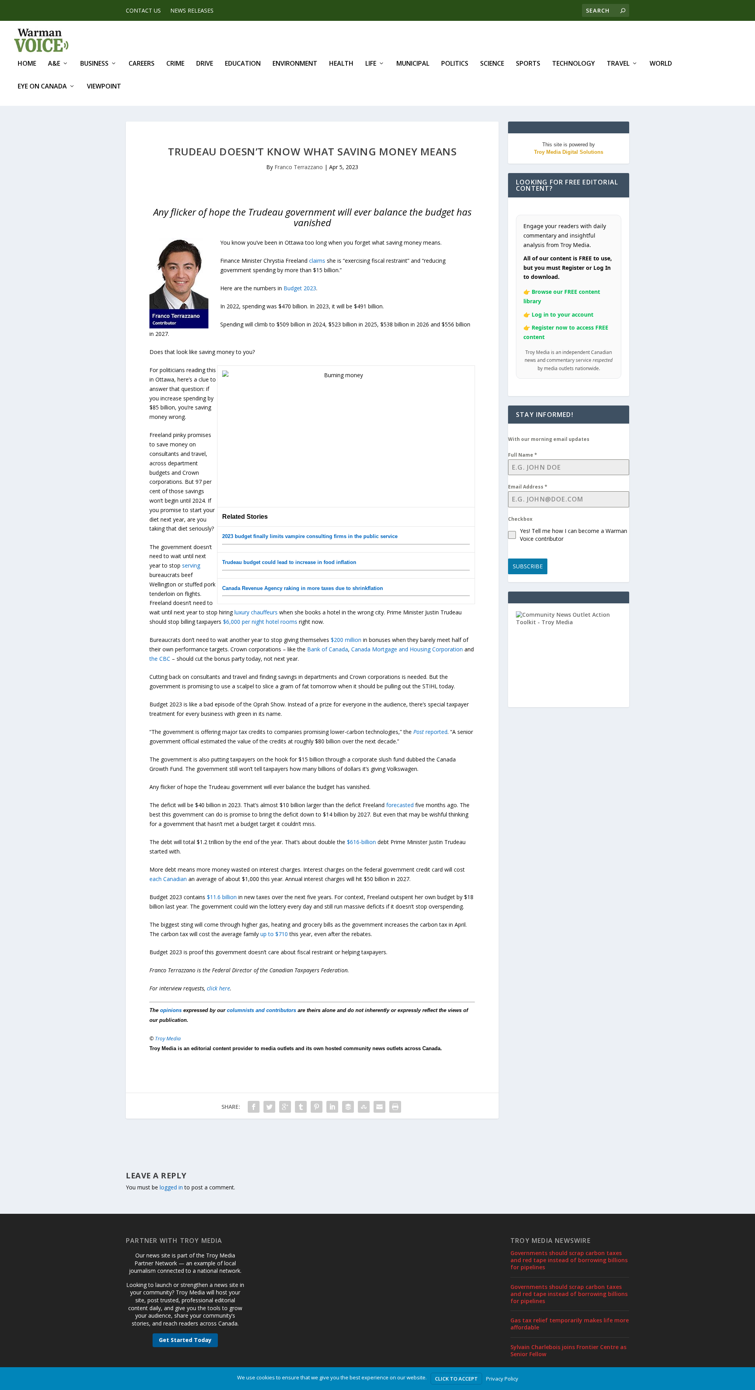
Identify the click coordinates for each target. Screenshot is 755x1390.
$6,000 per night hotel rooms (260, 621)
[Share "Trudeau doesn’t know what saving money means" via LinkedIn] (332, 1107)
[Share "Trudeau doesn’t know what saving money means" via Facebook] (253, 1107)
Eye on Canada (42, 86)
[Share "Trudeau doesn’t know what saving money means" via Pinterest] (316, 1107)
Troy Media (168, 1038)
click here (218, 988)
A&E (54, 64)
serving (191, 565)
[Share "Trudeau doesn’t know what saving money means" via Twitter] (269, 1107)
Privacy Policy (502, 1378)
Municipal (412, 64)
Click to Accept (456, 1378)
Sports (528, 64)
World (661, 64)
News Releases (192, 10)
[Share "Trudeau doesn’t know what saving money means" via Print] (395, 1107)
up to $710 (274, 934)
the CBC (159, 658)
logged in (171, 1187)
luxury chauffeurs (256, 612)
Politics (454, 64)
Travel (618, 64)
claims (317, 260)
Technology (573, 64)
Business (94, 64)
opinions (171, 1010)
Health (341, 64)
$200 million (346, 639)
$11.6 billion (222, 897)
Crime (175, 64)
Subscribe (528, 566)
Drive (204, 64)
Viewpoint (104, 86)
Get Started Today (185, 1340)
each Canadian (168, 879)
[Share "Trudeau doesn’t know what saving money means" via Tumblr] (301, 1107)
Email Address (527, 486)
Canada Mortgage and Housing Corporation (407, 649)
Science (492, 64)
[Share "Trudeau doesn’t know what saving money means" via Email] (379, 1107)
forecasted (400, 805)
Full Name (522, 455)
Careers (142, 64)
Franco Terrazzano (298, 167)
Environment (295, 64)
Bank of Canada (327, 649)
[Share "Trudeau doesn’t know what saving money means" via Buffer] (348, 1107)
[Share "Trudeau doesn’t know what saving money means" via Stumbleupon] (364, 1107)
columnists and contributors (261, 1010)
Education (243, 64)
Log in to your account (562, 314)
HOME (27, 64)
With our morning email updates (548, 439)
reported (430, 732)
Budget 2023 (300, 288)
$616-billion (361, 842)
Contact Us (143, 10)
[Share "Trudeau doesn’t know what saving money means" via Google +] (285, 1107)
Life (370, 64)
